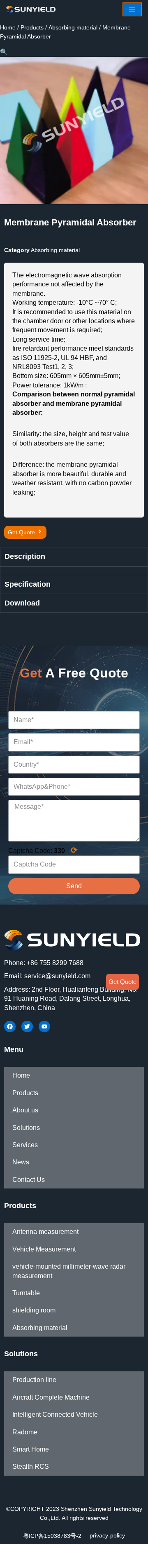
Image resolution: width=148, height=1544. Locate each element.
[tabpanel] (74, 570)
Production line (34, 1379)
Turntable (26, 1293)
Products (32, 27)
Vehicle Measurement (44, 1249)
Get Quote (122, 981)
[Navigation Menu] (132, 9)
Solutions (26, 1127)
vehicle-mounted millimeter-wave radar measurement (68, 1271)
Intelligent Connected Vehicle (55, 1414)
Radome (24, 1432)
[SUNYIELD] (31, 9)
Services (25, 1144)
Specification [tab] (28, 584)
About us (25, 1110)
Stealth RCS (30, 1466)
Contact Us (28, 1179)
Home (8, 27)
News (20, 1162)
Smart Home (30, 1449)
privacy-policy (107, 1535)
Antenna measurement (45, 1231)
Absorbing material (73, 27)
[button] (25, 532)
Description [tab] (25, 556)
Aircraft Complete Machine (51, 1397)
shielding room (34, 1310)
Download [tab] (22, 603)
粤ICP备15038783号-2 (52, 1536)
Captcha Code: (43, 850)
